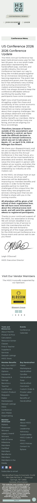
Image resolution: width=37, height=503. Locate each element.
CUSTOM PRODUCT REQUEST (18, 16)
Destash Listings (8, 355)
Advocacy (24, 431)
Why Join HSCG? (8, 365)
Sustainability (26, 434)
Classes (4, 344)
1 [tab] (12, 315)
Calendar (24, 333)
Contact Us (25, 446)
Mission (23, 426)
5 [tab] (24, 315)
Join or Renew (12, 22)
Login (27, 22)
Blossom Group (18, 307)
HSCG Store (6, 358)
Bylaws (23, 449)
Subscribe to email (9, 471)
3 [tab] (18, 315)
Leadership (25, 429)
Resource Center (8, 341)
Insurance (5, 374)
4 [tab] (21, 315)
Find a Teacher (8, 347)
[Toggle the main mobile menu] (32, 22)
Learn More (16, 498)
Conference (25, 330)
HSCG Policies (26, 443)
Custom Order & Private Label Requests (27, 392)
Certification (6, 389)
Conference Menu (19, 38)
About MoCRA (7, 332)
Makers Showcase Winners (5, 427)
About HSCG (25, 423)
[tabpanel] (18, 299)
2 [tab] (15, 315)
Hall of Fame (7, 439)
